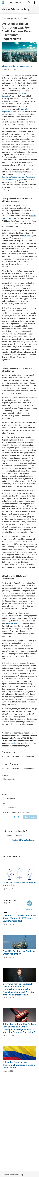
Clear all (16, 817)
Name (4, 795)
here (16, 743)
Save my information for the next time (18, 812)
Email (4, 803)
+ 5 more (25, 19)
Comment (5, 775)
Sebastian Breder (12, 623)
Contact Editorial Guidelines (23, 840)
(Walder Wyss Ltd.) (26, 66)
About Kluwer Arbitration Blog (13, 1175)
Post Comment (30, 817)
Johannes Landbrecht (10, 66)
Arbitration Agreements (11, 19)
